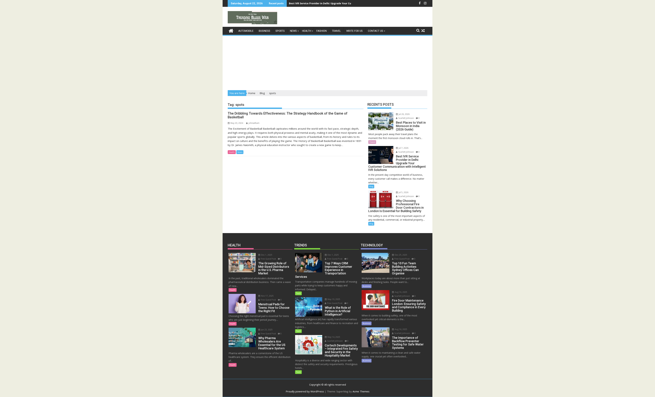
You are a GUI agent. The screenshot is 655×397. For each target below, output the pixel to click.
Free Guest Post (268, 258)
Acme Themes (361, 391)
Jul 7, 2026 (403, 148)
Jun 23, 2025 (266, 329)
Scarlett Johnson (406, 118)
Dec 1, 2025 (266, 254)
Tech (298, 293)
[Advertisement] (327, 62)
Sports (280, 30)
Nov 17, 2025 (267, 295)
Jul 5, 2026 (403, 192)
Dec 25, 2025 (400, 254)
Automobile (245, 30)
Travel (336, 30)
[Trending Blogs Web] (231, 30)
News (293, 30)
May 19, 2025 (333, 299)
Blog (371, 186)
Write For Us (354, 30)
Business (264, 30)
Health (306, 30)
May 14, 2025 (333, 337)
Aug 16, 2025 (400, 292)
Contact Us (375, 30)
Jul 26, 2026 (404, 114)
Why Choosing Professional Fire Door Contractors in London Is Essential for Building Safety (345, 3)
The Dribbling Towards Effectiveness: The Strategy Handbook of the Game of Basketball (287, 115)
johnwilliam (254, 123)
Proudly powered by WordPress (305, 391)
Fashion (321, 30)
